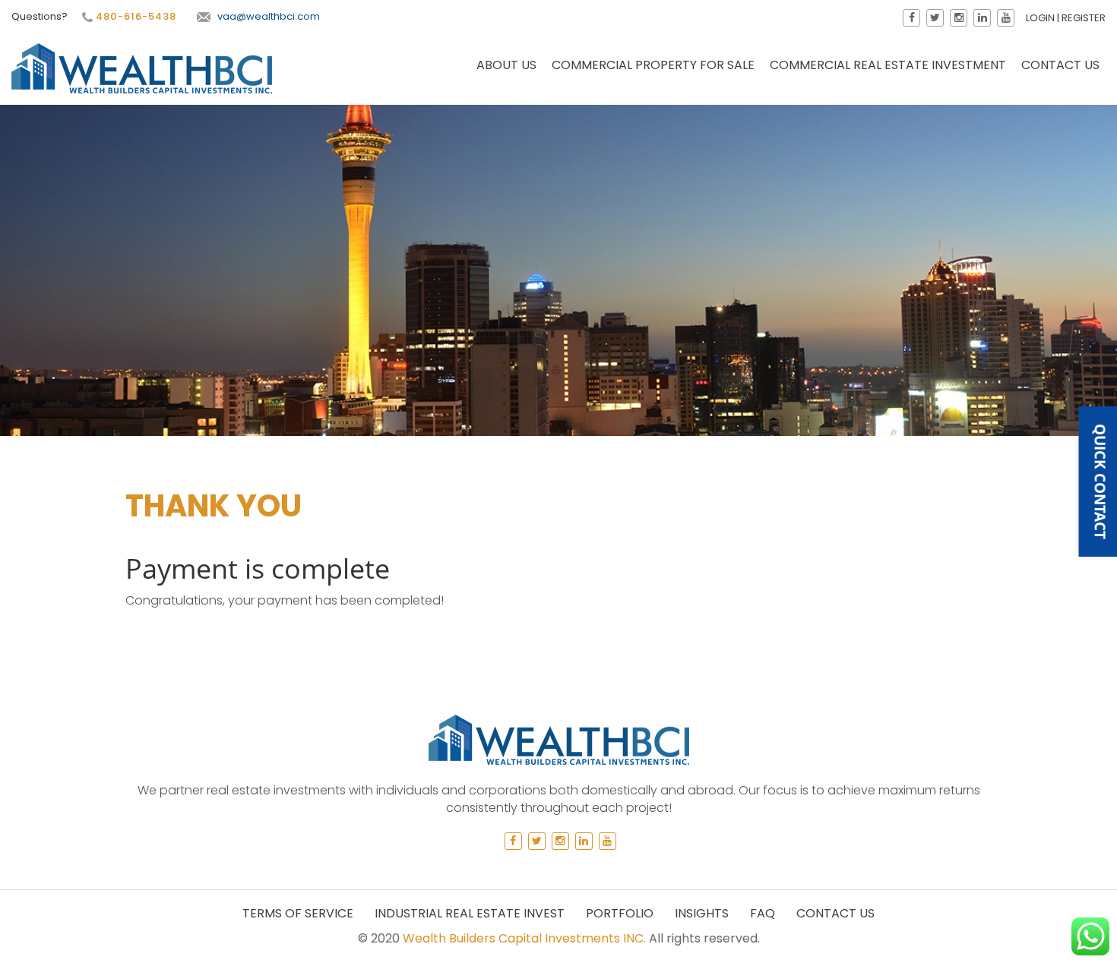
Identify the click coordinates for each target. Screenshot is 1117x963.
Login (1040, 18)
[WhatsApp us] (1090, 936)
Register (1084, 18)
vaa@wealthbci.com (268, 16)
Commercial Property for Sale (653, 65)
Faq (762, 913)
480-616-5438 (134, 17)
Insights (702, 913)
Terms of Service (297, 913)
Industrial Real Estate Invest (470, 913)
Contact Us (1060, 65)
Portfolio (619, 913)
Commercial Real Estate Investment (888, 65)
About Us (506, 65)
